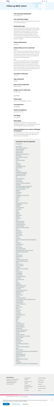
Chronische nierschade (20, 225)
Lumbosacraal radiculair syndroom (22, 261)
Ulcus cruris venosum (20, 265)
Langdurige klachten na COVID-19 (22, 358)
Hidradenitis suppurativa (20, 326)
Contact (39, 390)
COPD (17, 280)
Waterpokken (18, 293)
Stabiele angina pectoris (20, 287)
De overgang (18, 242)
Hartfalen (17, 270)
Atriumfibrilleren (19, 167)
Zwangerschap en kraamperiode (21, 259)
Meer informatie (25, 404)
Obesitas (17, 262)
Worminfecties (18, 218)
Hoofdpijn (18, 216)
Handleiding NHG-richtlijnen (27, 379)
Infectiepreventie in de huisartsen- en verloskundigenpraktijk (27, 363)
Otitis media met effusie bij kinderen (22, 227)
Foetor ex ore (18, 322)
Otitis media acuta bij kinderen (21, 172)
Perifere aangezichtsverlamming (21, 202)
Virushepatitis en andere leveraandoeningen (24, 186)
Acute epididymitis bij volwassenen (22, 343)
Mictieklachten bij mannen (20, 175)
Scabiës (17, 345)
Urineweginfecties (19, 273)
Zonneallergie (18, 288)
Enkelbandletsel (19, 204)
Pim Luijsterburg (17, 106)
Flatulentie (18, 317)
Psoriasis (17, 236)
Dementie (17, 282)
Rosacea (17, 319)
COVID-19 (17, 357)
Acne (17, 161)
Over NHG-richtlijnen (42, 388)
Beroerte (17, 158)
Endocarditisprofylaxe (20, 325)
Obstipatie (18, 213)
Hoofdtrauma (18, 170)
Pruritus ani (18, 311)
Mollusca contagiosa (19, 337)
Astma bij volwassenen (20, 279)
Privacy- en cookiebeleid (24, 396)
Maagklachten (18, 284)
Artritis (17, 219)
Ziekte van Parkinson (19, 264)
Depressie (17, 212)
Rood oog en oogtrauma (20, 178)
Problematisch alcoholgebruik (21, 173)
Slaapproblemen (19, 215)
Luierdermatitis (18, 313)
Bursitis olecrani (19, 155)
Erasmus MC (16, 44)
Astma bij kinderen (19, 235)
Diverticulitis (18, 193)
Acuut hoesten (18, 245)
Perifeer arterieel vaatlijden (21, 248)
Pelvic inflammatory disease (21, 285)
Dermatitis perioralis (19, 300)
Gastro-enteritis (19, 180)
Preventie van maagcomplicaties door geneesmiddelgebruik (26, 351)
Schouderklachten (19, 274)
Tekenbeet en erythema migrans (21, 329)
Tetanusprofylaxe (19, 328)
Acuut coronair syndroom (20, 189)
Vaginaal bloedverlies (19, 291)
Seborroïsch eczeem (19, 349)
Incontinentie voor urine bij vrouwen (22, 195)
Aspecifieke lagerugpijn (20, 149)
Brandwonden (18, 342)
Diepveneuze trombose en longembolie (23, 183)
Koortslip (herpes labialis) (20, 331)
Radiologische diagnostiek (20, 354)
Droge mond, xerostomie (20, 314)
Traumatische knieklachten (21, 276)
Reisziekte (17, 332)
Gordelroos (18, 296)
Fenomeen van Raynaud (20, 334)
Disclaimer (17, 396)
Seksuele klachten (19, 232)
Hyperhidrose (18, 339)
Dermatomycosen (19, 247)
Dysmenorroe (18, 316)
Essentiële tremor (19, 306)
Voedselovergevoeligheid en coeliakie (22, 187)
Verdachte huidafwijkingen (21, 166)
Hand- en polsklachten (20, 207)
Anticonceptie (18, 277)
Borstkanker (18, 267)
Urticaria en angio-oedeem (20, 297)
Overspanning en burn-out (20, 224)
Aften (17, 320)
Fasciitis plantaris (19, 352)
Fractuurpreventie (19, 256)
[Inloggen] (42, 1)
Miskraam (17, 258)
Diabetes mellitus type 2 (20, 222)
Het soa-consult (19, 233)
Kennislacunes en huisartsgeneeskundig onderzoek (28, 387)
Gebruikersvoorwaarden (10, 396)
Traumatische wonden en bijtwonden (22, 346)
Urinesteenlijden (19, 146)
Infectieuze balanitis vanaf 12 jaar (22, 157)
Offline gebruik (41, 382)
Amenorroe (18, 163)
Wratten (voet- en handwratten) (21, 290)
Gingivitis (17, 305)
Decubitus (18, 199)
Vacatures (40, 384)
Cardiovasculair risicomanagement (22, 268)
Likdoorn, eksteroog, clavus (21, 303)
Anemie (17, 198)
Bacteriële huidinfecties (20, 221)
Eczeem (17, 210)
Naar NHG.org (40, 380)
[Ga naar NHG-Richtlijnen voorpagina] (7, 1)
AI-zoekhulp (26, 390)
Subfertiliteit (18, 196)
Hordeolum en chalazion (20, 323)
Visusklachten (18, 184)
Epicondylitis (18, 238)
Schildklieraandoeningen (20, 160)
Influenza (17, 360)
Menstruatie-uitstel (19, 340)
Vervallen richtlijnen (41, 386)
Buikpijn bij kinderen (19, 244)
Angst (17, 169)
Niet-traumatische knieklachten (21, 147)
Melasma (17, 308)
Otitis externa (18, 230)
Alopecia (17, 348)
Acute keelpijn (18, 209)
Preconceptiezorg (19, 271)
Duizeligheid (18, 206)
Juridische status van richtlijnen (28, 382)
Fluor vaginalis (18, 164)
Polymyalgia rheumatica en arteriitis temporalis (24, 250)
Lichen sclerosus (19, 192)
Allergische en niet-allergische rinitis (22, 154)
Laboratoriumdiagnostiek (20, 355)
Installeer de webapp (42, 378)
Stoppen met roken (19, 294)
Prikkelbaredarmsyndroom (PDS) (22, 251)
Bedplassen (18, 190)
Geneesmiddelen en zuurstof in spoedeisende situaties (25, 299)
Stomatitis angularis (19, 302)
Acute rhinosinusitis (19, 181)
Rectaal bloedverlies (19, 152)
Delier (17, 201)
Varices (17, 253)
